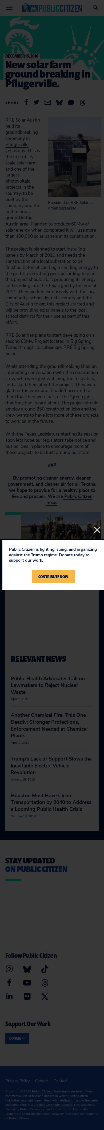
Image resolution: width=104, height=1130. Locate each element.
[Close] (97, 530)
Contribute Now (53, 577)
